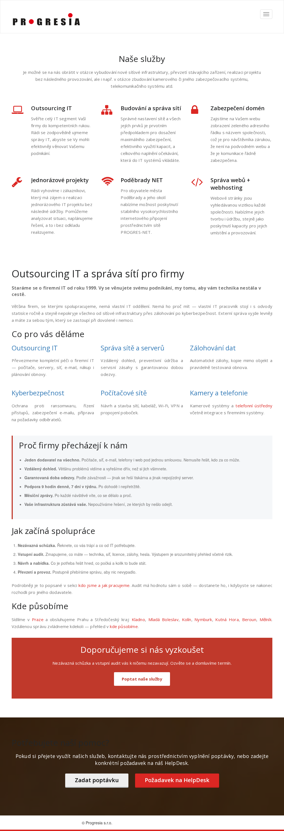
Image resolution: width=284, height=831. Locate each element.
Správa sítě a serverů (132, 347)
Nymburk (203, 619)
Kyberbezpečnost (38, 392)
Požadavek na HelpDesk (177, 780)
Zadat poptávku (97, 780)
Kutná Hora (227, 619)
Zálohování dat (213, 347)
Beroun (249, 619)
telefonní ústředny (253, 405)
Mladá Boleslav (163, 619)
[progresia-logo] (46, 19)
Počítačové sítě (124, 392)
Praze (38, 619)
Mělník (266, 619)
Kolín (186, 619)
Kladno (138, 619)
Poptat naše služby (142, 679)
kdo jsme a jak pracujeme (104, 585)
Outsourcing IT (35, 347)
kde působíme (124, 626)
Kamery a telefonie (219, 392)
